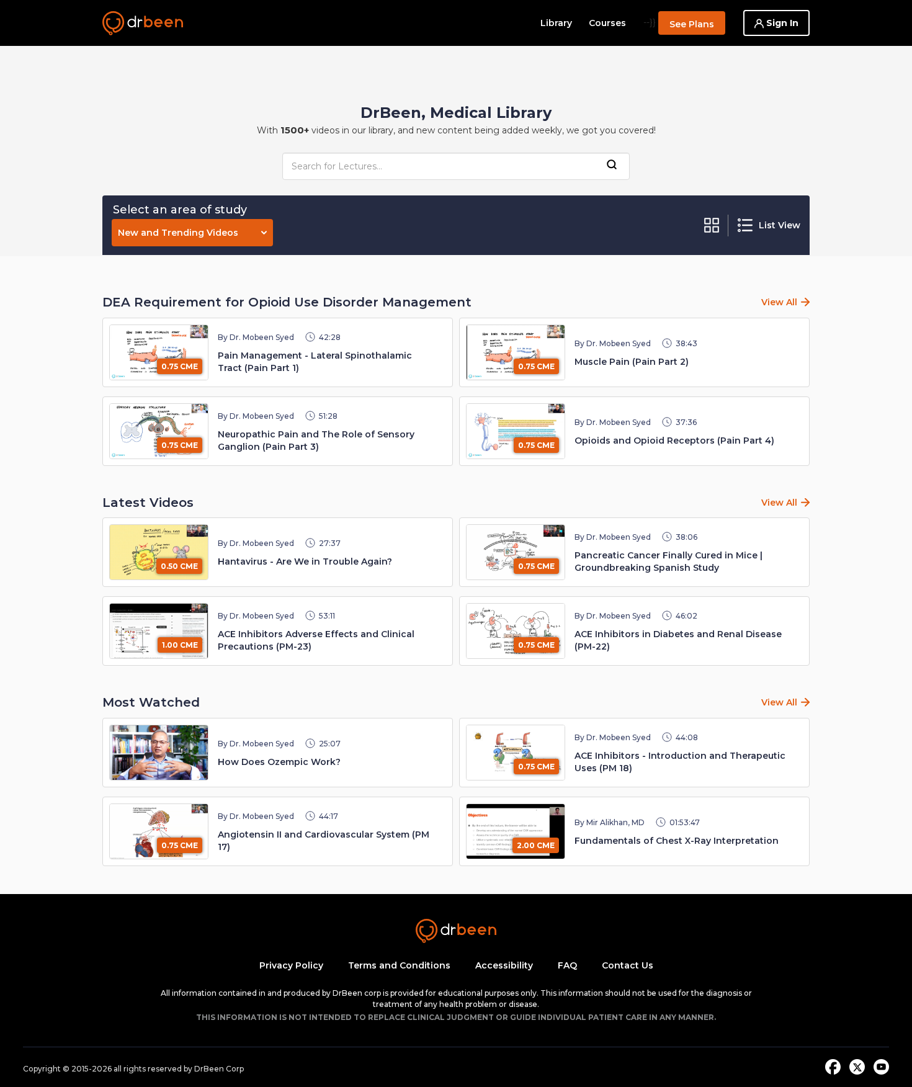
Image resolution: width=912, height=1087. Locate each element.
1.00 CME (180, 645)
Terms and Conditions (399, 965)
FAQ (567, 965)
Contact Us (627, 965)
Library (556, 23)
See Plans (691, 24)
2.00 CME (536, 845)
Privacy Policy (291, 965)
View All (779, 302)
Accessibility (504, 965)
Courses (607, 23)
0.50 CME (179, 566)
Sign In (781, 23)
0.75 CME (179, 366)
